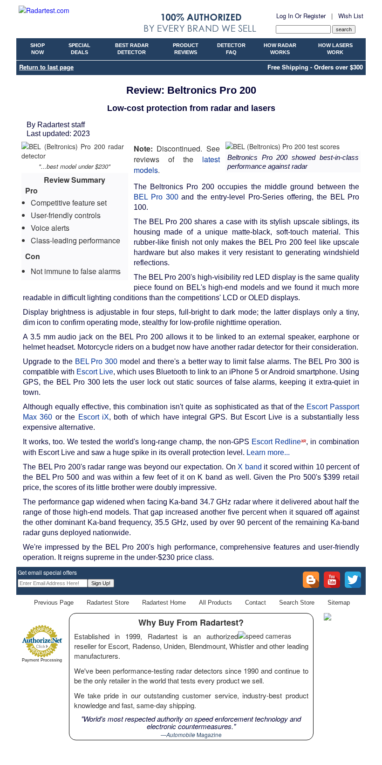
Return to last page (46, 66)
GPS (31, 382)
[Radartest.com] (44, 10)
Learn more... (268, 452)
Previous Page (54, 602)
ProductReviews (185, 48)
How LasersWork (335, 48)
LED (262, 277)
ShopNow (37, 48)
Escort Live (94, 372)
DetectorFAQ (231, 48)
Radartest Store (108, 602)
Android (282, 372)
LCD (230, 298)
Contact (255, 602)
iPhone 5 (244, 372)
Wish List (350, 15)
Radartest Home (164, 602)
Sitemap (338, 602)
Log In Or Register (301, 15)
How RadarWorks (280, 48)
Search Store (296, 602)
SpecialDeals (79, 48)
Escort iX (93, 417)
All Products (215, 602)
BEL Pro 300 (156, 197)
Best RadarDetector (132, 48)
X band (250, 467)
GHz (223, 502)
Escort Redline (279, 442)
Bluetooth (172, 372)
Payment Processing (42, 660)
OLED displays (273, 298)
